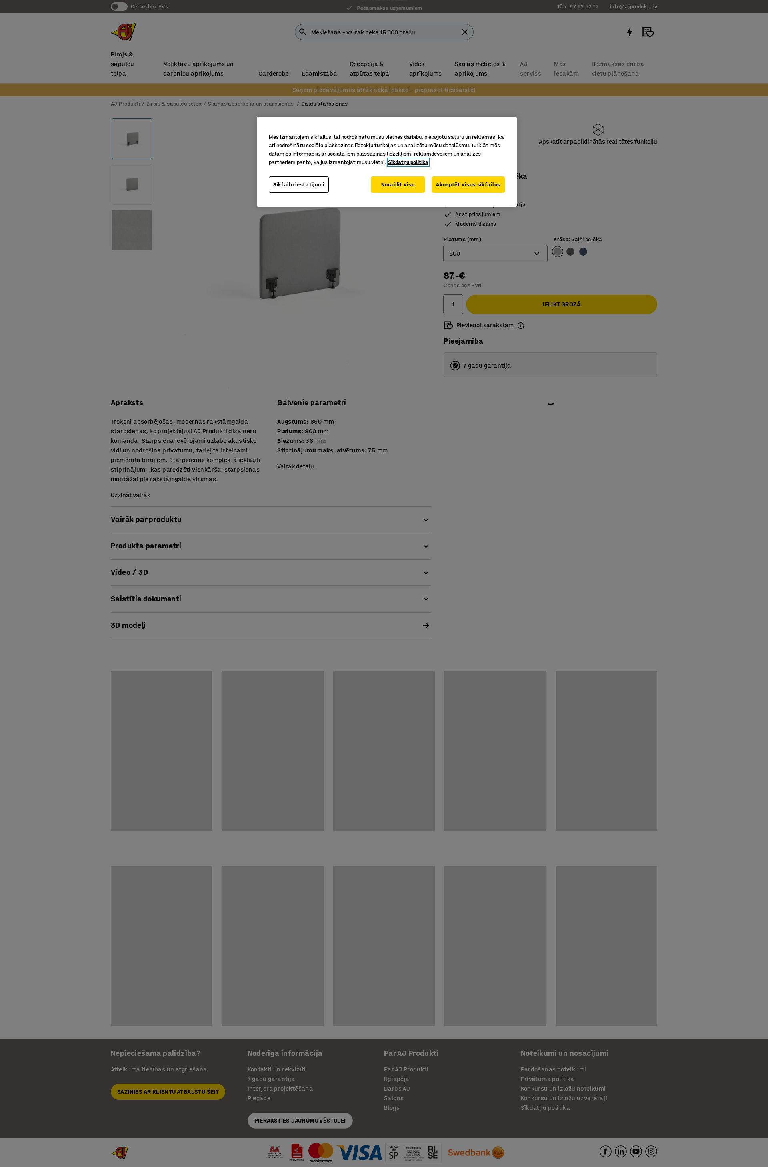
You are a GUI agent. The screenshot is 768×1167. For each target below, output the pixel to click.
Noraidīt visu (397, 184)
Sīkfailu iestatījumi (298, 184)
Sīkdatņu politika (408, 162)
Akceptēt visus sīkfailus (468, 184)
